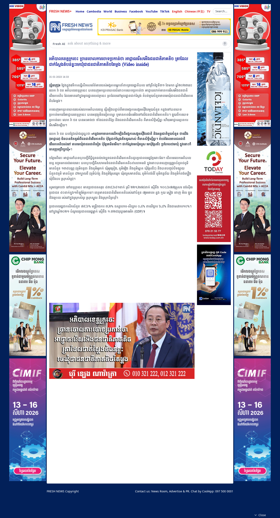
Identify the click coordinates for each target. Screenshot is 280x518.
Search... (221, 11)
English (177, 11)
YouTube (152, 11)
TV (208, 11)
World (108, 11)
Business (121, 11)
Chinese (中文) (194, 11)
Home (80, 11)
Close (262, 515)
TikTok (165, 11)
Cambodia (94, 11)
